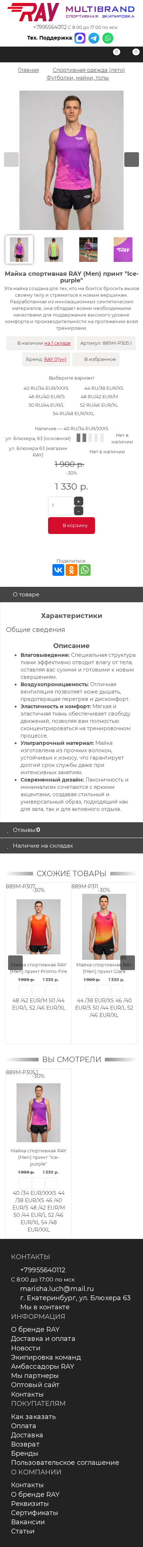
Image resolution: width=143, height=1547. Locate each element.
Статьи (23, 1531)
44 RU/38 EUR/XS (104, 388)
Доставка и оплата (43, 1339)
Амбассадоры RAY (42, 1367)
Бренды (24, 1453)
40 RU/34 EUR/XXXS (46, 388)
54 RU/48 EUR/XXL (73, 413)
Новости (25, 1348)
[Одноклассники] (71, 570)
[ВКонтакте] (58, 570)
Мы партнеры (35, 1376)
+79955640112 (49, 27)
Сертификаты (34, 1513)
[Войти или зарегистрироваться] (93, 55)
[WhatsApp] (85, 570)
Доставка (27, 1435)
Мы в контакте (45, 1307)
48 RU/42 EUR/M (99, 396)
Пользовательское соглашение (65, 1463)
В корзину (75, 525)
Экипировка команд (46, 1357)
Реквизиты (30, 1504)
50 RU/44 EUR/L (46, 405)
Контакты (27, 1394)
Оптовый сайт (35, 1385)
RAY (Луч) (55, 359)
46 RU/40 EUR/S (47, 396)
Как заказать (33, 1417)
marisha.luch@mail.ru (57, 1289)
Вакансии (28, 1522)
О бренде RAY (35, 1329)
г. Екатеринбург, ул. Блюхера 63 (75, 1298)
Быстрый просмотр (25, 990)
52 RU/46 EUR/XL (99, 405)
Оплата (24, 1426)
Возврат (25, 1444)
